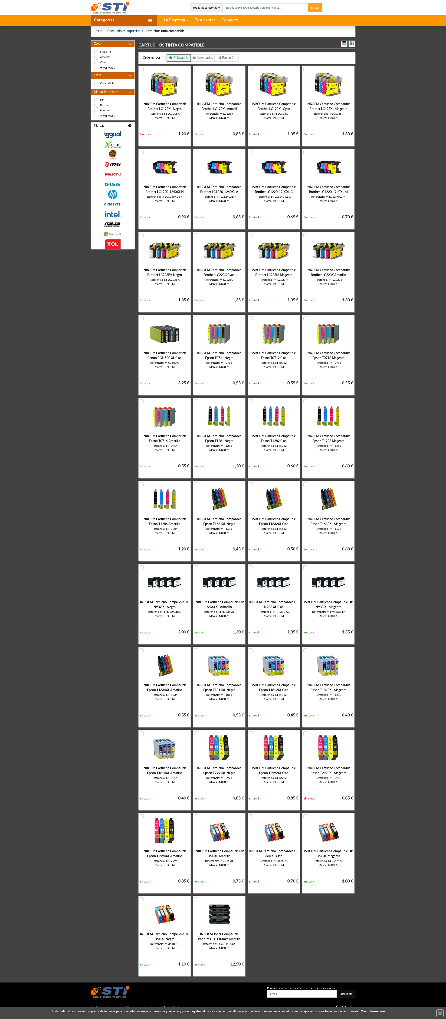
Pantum (105, 110)
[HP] (112, 195)
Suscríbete (346, 993)
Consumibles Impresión (124, 31)
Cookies (178, 1007)
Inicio (98, 31)
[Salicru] (112, 175)
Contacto (229, 20)
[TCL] (112, 244)
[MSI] (112, 165)
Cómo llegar (133, 1007)
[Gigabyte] (112, 204)
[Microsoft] (112, 234)
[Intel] (112, 214)
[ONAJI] (112, 155)
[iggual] (112, 134)
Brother (104, 105)
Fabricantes (205, 20)
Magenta (105, 51)
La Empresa (174, 20)
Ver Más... (108, 67)
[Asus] (112, 224)
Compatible (107, 83)
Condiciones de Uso (156, 1007)
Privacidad (115, 1007)
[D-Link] (112, 185)
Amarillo (105, 57)
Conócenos (98, 1007)
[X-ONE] (112, 145)
